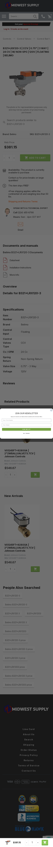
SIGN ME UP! (26, 429)
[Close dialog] (51, 410)
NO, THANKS (26, 433)
